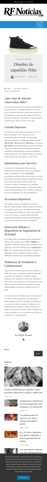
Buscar (6, 349)
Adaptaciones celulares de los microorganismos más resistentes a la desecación (31, 404)
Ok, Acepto (23, 477)
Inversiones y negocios (23, 59)
